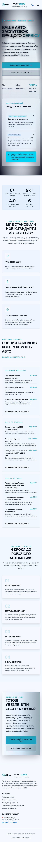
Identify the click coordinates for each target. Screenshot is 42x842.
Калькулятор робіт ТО (10, 803)
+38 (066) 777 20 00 (9, 822)
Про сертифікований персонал (13, 805)
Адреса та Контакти (9, 808)
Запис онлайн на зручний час (21, 740)
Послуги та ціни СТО (9, 800)
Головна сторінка (8, 797)
